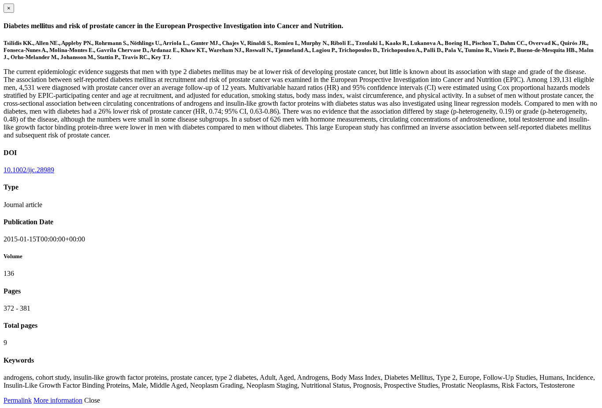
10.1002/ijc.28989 (29, 170)
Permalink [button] (18, 400)
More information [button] (57, 400)
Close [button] (92, 400)
